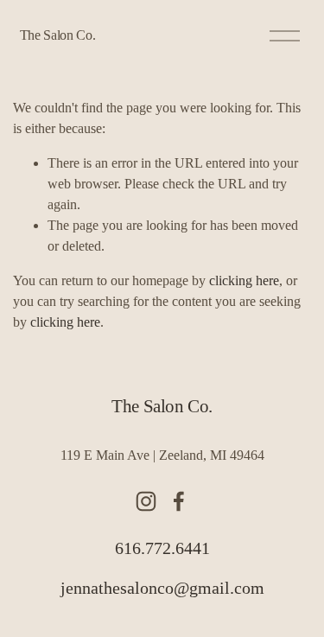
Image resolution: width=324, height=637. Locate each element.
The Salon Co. (58, 35)
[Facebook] (178, 501)
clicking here (244, 280)
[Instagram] (146, 501)
